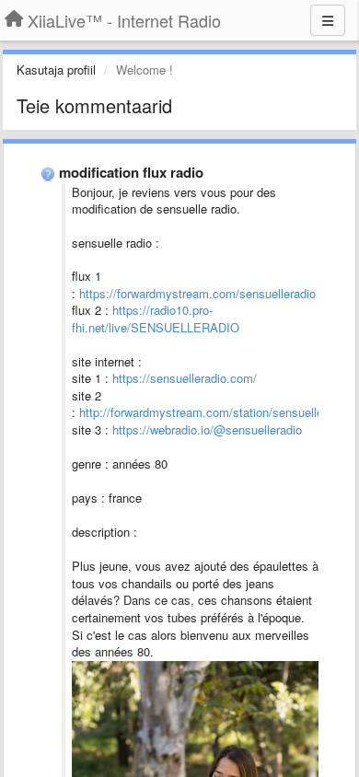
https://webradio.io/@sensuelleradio (207, 429)
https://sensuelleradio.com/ (184, 378)
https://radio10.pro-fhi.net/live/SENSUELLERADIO (155, 318)
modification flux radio (131, 172)
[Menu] (327, 20)
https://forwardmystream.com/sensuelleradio (197, 293)
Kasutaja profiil (56, 69)
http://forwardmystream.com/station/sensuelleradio (214, 412)
